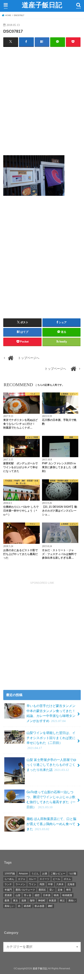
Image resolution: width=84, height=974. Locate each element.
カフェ (21, 879)
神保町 (41, 900)
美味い (72, 900)
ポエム (67, 879)
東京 (15, 900)
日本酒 (46, 895)
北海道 (71, 884)
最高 (6, 900)
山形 (17, 895)
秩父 (62, 900)
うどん (35, 873)
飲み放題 (39, 906)
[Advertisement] (42, 102)
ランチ (8, 884)
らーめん (9, 879)
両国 (42, 884)
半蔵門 (8, 889)
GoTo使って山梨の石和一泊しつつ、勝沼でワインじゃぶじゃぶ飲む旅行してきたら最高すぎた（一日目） (51, 799)
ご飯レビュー (58, 873)
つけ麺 (72, 873)
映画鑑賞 (67, 895)
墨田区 (42, 889)
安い (51, 889)
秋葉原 (52, 900)
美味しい (9, 906)
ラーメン (20, 884)
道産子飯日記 (42, 5)
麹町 (50, 906)
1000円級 (9, 873)
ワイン (32, 884)
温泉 (23, 900)
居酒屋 (8, 895)
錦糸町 (27, 906)
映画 (56, 895)
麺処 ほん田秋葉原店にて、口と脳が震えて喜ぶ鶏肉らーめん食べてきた (51, 824)
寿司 (68, 889)
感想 (37, 895)
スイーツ (44, 879)
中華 (50, 884)
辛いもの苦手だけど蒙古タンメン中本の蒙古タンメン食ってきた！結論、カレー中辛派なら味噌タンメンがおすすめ (51, 713)
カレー (32, 879)
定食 (60, 889)
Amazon (23, 873)
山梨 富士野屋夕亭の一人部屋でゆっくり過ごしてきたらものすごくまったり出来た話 (51, 764)
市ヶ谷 (27, 895)
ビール (56, 879)
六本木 (60, 884)
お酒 (44, 873)
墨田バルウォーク (25, 889)
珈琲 (32, 900)
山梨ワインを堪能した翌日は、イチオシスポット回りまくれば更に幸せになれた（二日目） (51, 740)
